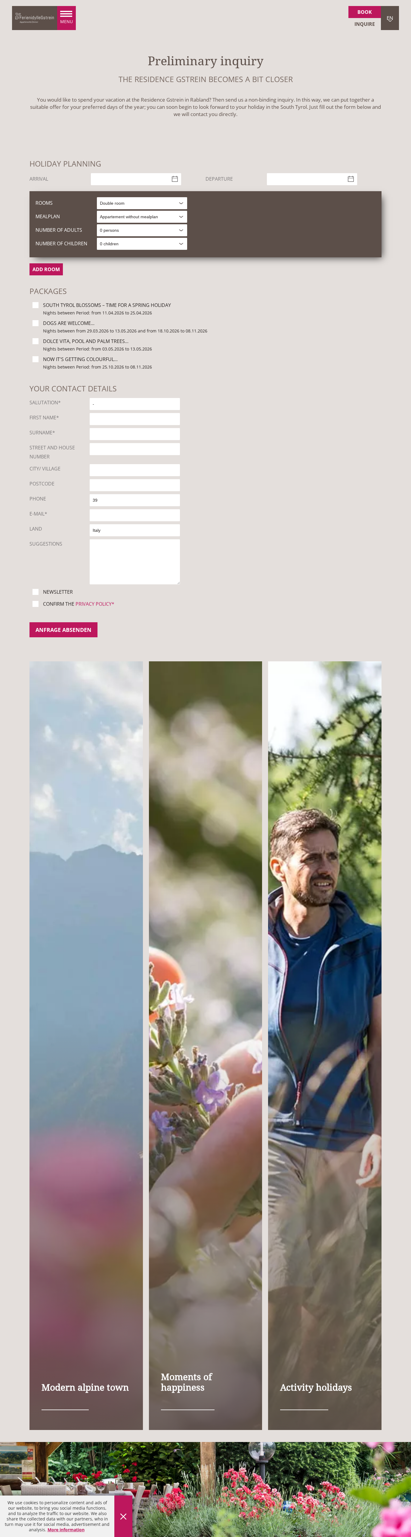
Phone (37, 498)
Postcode (41, 483)
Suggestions (45, 543)
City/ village (44, 468)
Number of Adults (59, 230)
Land (35, 528)
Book (364, 12)
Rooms (44, 203)
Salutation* (45, 402)
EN (390, 17)
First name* (44, 417)
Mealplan (48, 216)
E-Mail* (38, 513)
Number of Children (61, 243)
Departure (219, 179)
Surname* (42, 432)
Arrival (38, 179)
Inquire (364, 24)
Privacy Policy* (95, 604)
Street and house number (52, 452)
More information (66, 1529)
